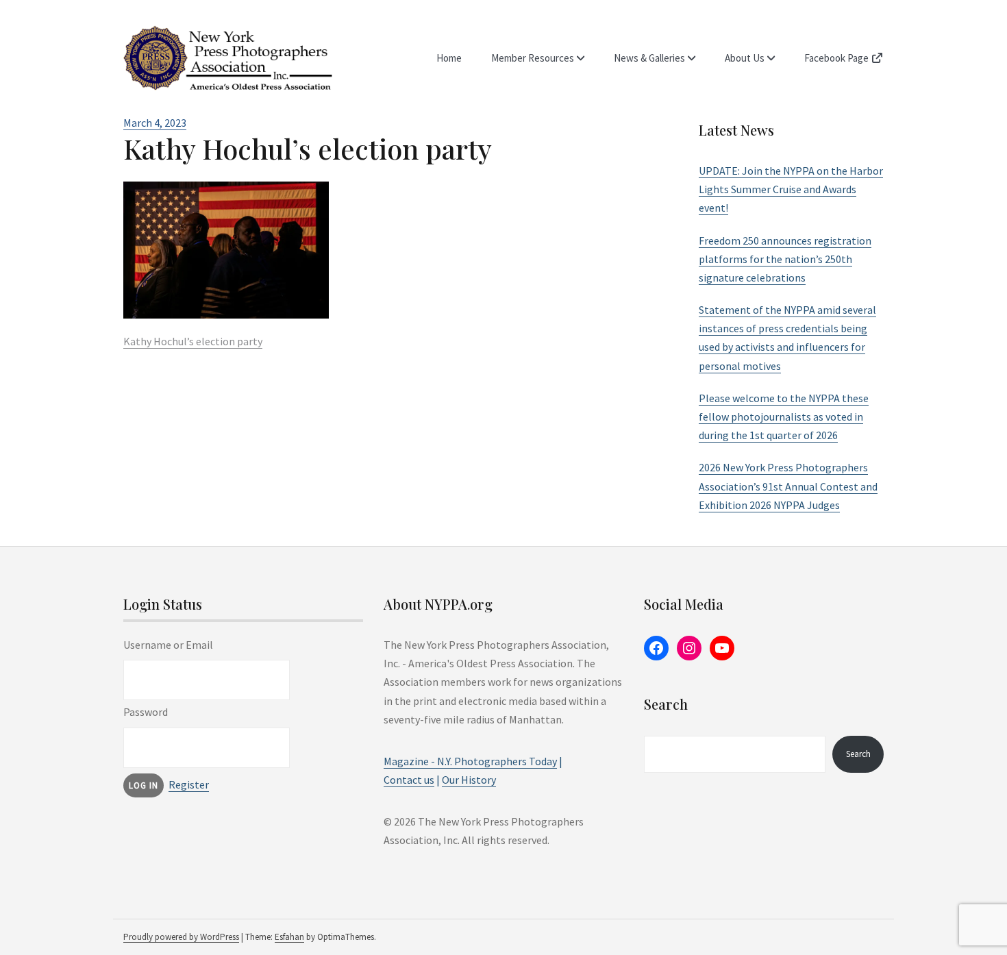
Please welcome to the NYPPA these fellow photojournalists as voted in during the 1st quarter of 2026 (784, 416)
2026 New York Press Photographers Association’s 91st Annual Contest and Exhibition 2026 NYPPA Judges (788, 485)
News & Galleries (649, 57)
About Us (744, 57)
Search (858, 754)
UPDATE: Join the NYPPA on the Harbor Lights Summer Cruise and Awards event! (791, 189)
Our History (469, 779)
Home (449, 57)
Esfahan (289, 937)
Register (189, 784)
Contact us (409, 779)
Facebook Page (837, 57)
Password (145, 712)
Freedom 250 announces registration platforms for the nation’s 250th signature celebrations (785, 259)
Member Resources (532, 57)
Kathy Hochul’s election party (192, 341)
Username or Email (168, 645)
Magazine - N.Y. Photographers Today (470, 761)
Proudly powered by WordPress (181, 937)
